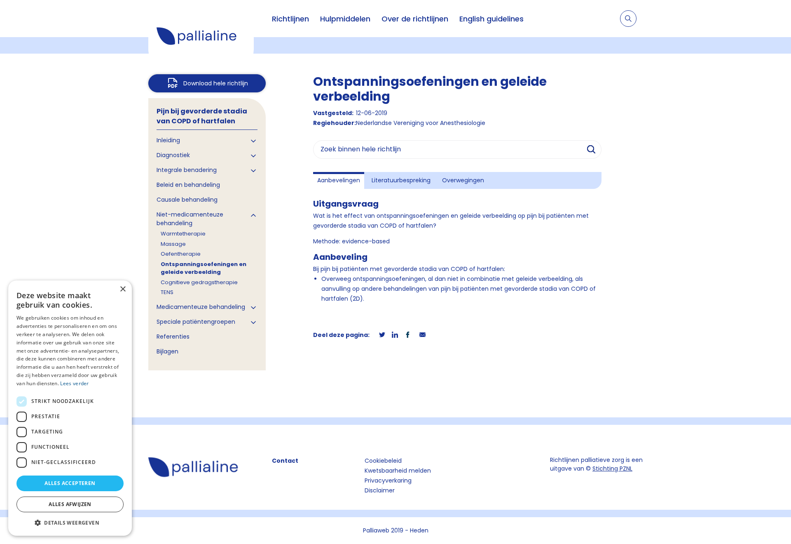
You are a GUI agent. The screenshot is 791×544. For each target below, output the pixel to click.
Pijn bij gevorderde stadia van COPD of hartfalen (202, 116)
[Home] (201, 37)
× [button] (122, 289)
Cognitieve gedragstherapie (199, 282)
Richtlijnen (290, 19)
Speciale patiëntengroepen (196, 322)
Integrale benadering (187, 170)
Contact (285, 461)
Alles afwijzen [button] (70, 504)
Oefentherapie (181, 254)
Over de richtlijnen (414, 19)
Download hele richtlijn (215, 83)
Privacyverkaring (388, 480)
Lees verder (74, 383)
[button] (70, 523)
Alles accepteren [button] (69, 483)
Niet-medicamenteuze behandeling (190, 218)
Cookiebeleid (383, 461)
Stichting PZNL (612, 468)
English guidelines (491, 19)
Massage (173, 244)
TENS (167, 292)
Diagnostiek (173, 155)
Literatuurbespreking (401, 180)
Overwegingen (463, 180)
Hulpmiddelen (345, 19)
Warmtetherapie (183, 234)
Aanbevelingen (338, 180)
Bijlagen (167, 351)
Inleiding (168, 140)
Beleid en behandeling (188, 185)
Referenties (173, 336)
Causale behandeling (187, 199)
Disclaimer (380, 490)
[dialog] (70, 408)
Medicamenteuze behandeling (201, 307)
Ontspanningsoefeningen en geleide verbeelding (203, 268)
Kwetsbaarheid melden (398, 470)
